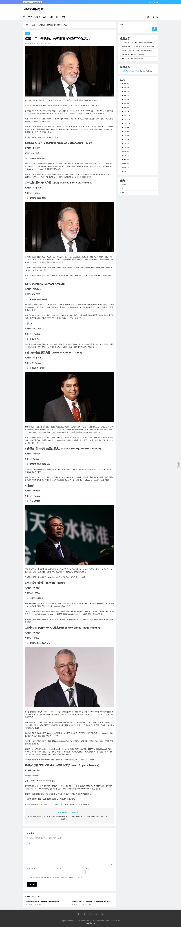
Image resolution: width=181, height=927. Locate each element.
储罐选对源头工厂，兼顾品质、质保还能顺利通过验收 (91, 901)
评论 (29, 843)
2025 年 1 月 (125, 156)
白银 (45, 17)
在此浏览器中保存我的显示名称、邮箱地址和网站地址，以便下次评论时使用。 (56, 878)
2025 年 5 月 (125, 144)
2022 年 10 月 (126, 172)
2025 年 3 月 (125, 152)
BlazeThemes (90, 923)
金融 (57, 17)
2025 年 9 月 (125, 128)
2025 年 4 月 (125, 148)
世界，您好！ (148, 71)
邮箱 (58, 869)
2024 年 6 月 (125, 160)
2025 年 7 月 (125, 136)
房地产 (30, 17)
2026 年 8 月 (125, 84)
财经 (51, 17)
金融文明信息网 (33, 9)
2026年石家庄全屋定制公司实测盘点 (133, 54)
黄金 (63, 17)
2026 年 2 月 (125, 108)
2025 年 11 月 (126, 120)
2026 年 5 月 (125, 96)
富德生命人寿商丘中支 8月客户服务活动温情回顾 (137, 50)
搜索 (122, 24)
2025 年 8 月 (125, 132)
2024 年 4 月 (125, 164)
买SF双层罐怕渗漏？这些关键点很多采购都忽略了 (43, 901)
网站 (87, 869)
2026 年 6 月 (125, 92)
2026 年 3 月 (125, 104)
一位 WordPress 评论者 (130, 71)
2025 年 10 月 (126, 124)
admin (29, 43)
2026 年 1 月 (125, 112)
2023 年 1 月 (125, 168)
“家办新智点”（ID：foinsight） (51, 804)
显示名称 (31, 869)
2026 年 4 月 (125, 100)
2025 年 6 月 (125, 140)
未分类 (38, 17)
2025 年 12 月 (126, 116)
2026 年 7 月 (125, 88)
